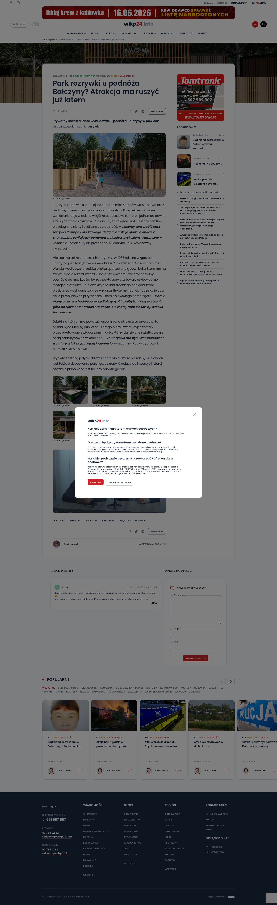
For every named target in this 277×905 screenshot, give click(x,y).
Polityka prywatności (119, 482)
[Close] (195, 414)
